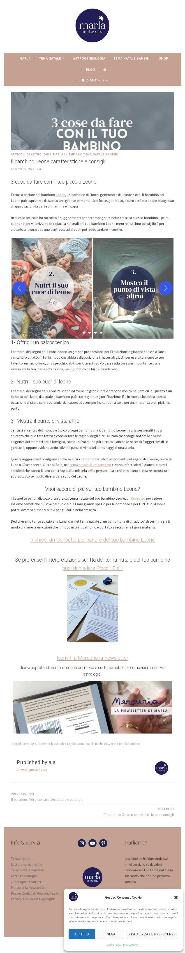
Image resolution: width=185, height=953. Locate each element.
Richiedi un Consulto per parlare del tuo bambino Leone (92, 540)
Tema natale (50, 58)
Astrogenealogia (89, 58)
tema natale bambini (100, 154)
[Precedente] (19, 288)
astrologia (29, 744)
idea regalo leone (72, 744)
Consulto (138, 498)
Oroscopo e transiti (26, 881)
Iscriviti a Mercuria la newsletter (92, 658)
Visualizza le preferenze (152, 934)
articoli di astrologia (31, 154)
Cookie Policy (114, 944)
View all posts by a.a (32, 769)
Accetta (81, 934)
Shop (163, 58)
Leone (60, 194)
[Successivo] (166, 288)
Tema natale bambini (132, 58)
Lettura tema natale (26, 864)
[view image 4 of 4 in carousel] (101, 333)
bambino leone (48, 744)
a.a (39, 169)
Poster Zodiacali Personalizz (33, 893)
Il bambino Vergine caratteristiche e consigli (47, 797)
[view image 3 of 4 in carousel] (95, 333)
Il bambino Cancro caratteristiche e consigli (139, 812)
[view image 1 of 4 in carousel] (84, 333)
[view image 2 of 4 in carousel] (89, 333)
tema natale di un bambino (90, 464)
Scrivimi (131, 858)
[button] (176, 897)
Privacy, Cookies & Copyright (33, 899)
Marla (25, 58)
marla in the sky (67, 154)
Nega (110, 934)
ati (57, 893)
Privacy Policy (130, 944)
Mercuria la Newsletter (28, 887)
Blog (90, 69)
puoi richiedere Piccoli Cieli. (92, 568)
